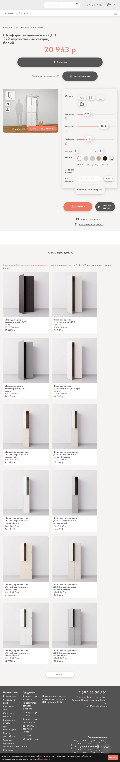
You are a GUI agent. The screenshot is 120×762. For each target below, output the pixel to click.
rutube (93, 746)
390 (88, 138)
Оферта (7, 740)
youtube (84, 746)
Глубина (69, 139)
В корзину (61, 62)
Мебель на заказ (9, 701)
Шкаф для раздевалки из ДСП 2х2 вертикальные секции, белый (17, 653)
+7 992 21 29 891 (93, 5)
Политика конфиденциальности (15, 745)
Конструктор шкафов (30, 698)
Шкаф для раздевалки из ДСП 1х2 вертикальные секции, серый (65, 521)
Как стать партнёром (9, 735)
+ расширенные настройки (90, 189)
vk (75, 746)
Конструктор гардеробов (30, 721)
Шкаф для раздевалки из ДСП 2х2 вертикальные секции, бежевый (65, 587)
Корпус (69, 157)
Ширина (69, 114)
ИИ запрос (69, 179)
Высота (69, 126)
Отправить (109, 178)
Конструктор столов (30, 714)
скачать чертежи (82, 76)
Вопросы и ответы (9, 721)
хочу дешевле (18, 128)
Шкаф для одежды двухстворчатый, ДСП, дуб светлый (66, 388)
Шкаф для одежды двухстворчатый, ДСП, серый (16, 388)
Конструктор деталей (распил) (30, 705)
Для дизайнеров (9, 728)
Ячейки (68, 151)
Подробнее (44, 759)
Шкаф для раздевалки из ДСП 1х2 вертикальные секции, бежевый (65, 454)
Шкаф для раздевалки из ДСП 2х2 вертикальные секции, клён (17, 587)
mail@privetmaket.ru (96, 705)
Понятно (113, 757)
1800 (104, 126)
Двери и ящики (69, 170)
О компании (10, 696)
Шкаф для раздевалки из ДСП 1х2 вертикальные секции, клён (17, 454)
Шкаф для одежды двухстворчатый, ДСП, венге (16, 322)
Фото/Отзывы (31, 739)
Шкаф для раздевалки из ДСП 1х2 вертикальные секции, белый (17, 521)
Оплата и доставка (8, 715)
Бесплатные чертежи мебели (29, 728)
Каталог (7, 27)
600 (86, 113)
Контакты (8, 750)
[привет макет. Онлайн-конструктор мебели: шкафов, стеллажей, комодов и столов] (8, 13)
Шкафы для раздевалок (29, 27)
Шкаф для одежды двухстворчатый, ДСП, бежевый (64, 322)
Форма (69, 96)
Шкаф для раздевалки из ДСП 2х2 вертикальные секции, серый (65, 653)
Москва (81, 697)
